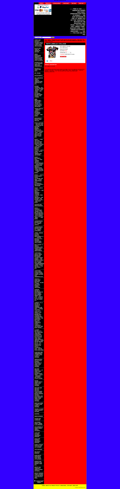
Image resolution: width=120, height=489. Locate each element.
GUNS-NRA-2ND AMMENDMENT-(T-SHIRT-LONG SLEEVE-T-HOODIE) (39, 355)
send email (66, 3)
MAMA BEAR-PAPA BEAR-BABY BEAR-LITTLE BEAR (38, 457)
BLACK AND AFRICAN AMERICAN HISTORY (38, 50)
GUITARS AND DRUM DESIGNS (39, 205)
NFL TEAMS (37, 73)
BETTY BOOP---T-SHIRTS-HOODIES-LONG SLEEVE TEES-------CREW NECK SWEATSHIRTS (39, 247)
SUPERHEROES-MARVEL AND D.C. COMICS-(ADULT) (39, 223)
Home (46, 39)
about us (48, 3)
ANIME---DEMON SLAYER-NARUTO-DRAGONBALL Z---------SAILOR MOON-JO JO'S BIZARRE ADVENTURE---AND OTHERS (39, 237)
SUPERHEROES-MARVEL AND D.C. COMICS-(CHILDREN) (39, 228)
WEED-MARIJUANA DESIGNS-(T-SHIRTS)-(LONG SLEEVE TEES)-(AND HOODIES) (39, 57)
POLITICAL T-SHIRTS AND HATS (38, 69)
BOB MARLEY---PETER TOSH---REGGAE (39, 119)
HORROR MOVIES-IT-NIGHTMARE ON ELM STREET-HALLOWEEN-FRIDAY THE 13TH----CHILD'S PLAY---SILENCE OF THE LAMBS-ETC (39, 295)
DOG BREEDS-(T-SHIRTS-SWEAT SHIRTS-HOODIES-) (39, 428)
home (41, 3)
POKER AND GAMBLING (38, 419)
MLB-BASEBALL (39, 75)
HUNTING (37, 413)
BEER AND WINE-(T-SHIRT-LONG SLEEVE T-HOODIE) (39, 405)
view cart (81, 3)
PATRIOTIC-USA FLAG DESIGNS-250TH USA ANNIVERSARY (39, 64)
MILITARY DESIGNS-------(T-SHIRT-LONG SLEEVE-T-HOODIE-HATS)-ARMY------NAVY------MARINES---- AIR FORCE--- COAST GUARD (39, 373)
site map (74, 3)
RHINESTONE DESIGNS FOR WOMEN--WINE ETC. (38, 463)
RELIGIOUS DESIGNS (37, 452)
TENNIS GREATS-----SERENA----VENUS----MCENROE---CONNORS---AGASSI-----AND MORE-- (39, 112)
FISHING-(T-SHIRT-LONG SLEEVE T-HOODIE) (39, 410)
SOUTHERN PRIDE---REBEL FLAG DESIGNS (38, 423)
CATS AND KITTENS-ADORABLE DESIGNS (37, 434)
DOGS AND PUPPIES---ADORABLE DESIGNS (37, 440)
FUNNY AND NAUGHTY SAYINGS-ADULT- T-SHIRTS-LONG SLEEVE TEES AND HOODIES (39, 43)
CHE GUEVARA (38, 449)
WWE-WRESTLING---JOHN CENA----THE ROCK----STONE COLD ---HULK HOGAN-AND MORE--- (39, 103)
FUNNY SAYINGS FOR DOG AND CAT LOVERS (39, 446)
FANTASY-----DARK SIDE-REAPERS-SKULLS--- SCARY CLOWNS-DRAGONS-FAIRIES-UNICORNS (39, 283)
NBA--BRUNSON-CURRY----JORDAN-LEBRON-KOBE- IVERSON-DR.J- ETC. (39, 81)
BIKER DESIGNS (39, 416)
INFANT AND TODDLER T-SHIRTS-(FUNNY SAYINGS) (39, 469)
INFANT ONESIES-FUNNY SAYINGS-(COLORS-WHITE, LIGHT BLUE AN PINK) (39, 475)
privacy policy (56, 3)
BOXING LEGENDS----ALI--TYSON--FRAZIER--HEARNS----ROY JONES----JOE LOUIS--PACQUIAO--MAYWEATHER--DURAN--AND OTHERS (39, 92)
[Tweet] (47, 61)
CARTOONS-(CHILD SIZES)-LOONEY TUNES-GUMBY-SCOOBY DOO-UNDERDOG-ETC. (39, 273)
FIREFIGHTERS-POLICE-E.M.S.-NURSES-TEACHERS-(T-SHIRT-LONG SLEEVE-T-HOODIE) (38, 363)
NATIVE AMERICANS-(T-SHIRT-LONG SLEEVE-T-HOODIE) (38, 383)
